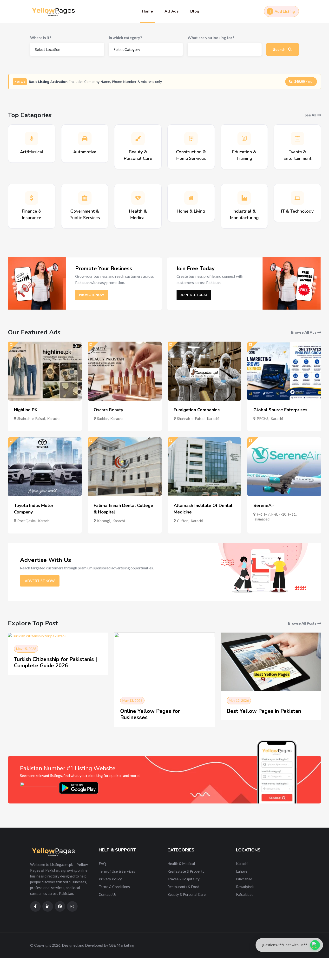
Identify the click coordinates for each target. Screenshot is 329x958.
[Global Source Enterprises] (284, 371)
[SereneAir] (284, 466)
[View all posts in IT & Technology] (297, 198)
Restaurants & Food (183, 886)
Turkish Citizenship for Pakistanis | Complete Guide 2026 (55, 662)
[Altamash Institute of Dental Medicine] (204, 466)
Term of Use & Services (117, 871)
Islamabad (261, 519)
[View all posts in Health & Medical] (138, 198)
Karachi (53, 418)
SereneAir (263, 505)
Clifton (182, 521)
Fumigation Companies (197, 410)
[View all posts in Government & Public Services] (85, 198)
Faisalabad (244, 894)
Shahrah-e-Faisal (31, 418)
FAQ (102, 863)
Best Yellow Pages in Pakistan (264, 711)
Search (279, 49)
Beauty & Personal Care (186, 894)
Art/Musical (31, 152)
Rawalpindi (245, 886)
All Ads (171, 11)
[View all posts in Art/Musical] (31, 138)
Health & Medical (181, 863)
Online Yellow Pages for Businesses (150, 714)
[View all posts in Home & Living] (191, 198)
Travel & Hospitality (183, 879)
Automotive (84, 152)
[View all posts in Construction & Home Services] (191, 138)
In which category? (125, 37)
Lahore (241, 871)
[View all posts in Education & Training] (244, 138)
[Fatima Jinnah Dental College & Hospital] (124, 466)
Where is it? (40, 37)
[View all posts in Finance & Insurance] (31, 198)
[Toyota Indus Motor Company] (45, 466)
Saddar (102, 418)
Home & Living (191, 211)
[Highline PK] (45, 371)
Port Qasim (26, 521)
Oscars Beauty (108, 410)
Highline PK (26, 410)
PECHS (262, 418)
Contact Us (108, 894)
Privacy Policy (110, 879)
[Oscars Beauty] (124, 371)
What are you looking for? (211, 37)
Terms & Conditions (114, 886)
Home (147, 11)
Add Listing (285, 11)
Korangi (103, 521)
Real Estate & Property (185, 871)
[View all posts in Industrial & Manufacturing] (244, 198)
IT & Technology (297, 211)
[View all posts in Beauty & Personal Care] (138, 138)
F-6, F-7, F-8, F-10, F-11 (276, 514)
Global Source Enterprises (280, 410)
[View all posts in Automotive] (85, 138)
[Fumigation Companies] (204, 371)
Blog (194, 11)
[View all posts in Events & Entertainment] (297, 138)
